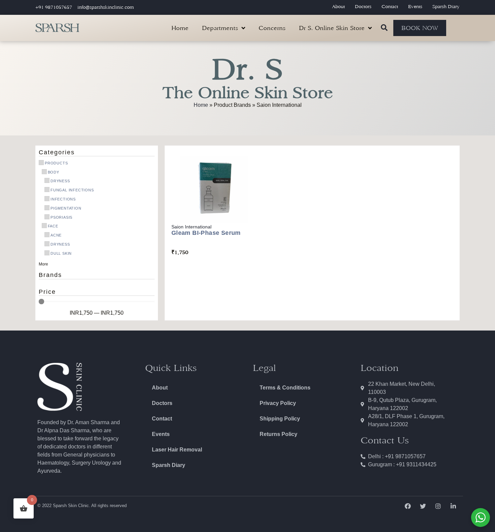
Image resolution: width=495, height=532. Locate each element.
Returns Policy (278, 434)
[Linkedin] (453, 506)
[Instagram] (438, 506)
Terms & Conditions (285, 387)
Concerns (272, 28)
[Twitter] (423, 506)
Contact (390, 6)
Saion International (191, 226)
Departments (220, 28)
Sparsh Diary (446, 6)
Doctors (363, 6)
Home (180, 28)
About (338, 6)
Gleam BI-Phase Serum (206, 232)
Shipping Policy (280, 418)
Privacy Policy (278, 403)
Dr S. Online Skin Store (332, 28)
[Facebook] (407, 506)
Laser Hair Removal (177, 449)
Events (415, 6)
